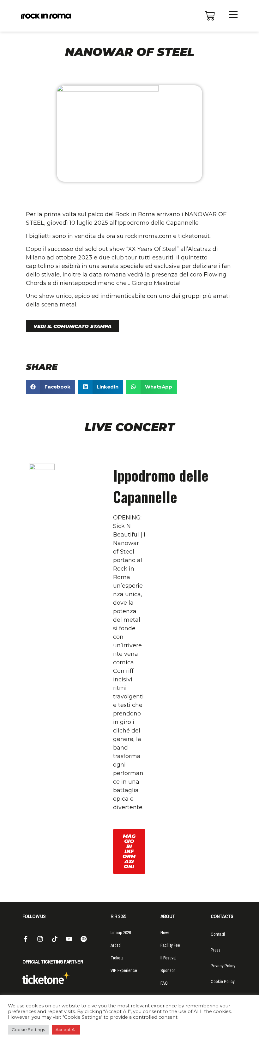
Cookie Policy (223, 981)
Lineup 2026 (121, 932)
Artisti (116, 945)
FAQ (164, 983)
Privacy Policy (223, 966)
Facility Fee (170, 945)
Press (215, 950)
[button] (72, 326)
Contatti (218, 934)
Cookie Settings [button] (28, 1029)
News (165, 932)
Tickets (117, 958)
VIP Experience (124, 970)
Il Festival (168, 958)
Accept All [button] (66, 1029)
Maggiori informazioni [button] (129, 851)
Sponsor (167, 970)
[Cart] (209, 16)
